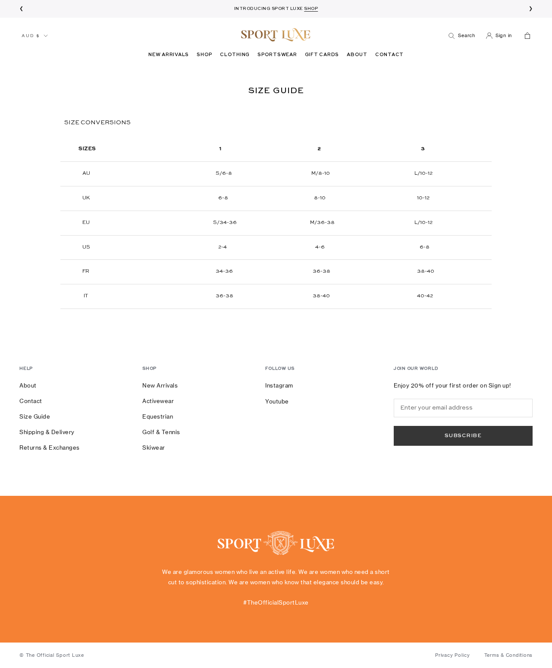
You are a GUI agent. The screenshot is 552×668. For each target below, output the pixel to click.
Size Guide (34, 416)
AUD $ (31, 36)
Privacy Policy (452, 655)
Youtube (277, 401)
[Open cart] (526, 35)
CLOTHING (235, 55)
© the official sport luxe (51, 655)
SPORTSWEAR (277, 55)
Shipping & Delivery (47, 432)
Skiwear (153, 447)
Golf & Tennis (161, 432)
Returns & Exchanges (49, 447)
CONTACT (389, 55)
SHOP (204, 55)
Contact (30, 400)
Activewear (158, 400)
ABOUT (357, 55)
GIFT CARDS (322, 55)
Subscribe (463, 435)
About (28, 385)
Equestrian (157, 416)
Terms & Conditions (508, 655)
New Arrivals (160, 385)
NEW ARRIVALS (168, 55)
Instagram (279, 385)
